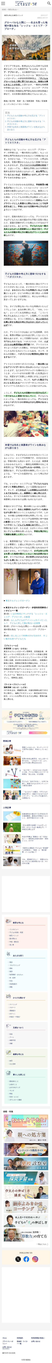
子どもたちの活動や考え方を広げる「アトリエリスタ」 (26, 117)
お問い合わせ (35, 1341)
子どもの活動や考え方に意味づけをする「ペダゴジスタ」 (26, 122)
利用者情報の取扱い (38, 1338)
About (5, 1338)
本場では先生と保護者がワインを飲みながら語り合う (26, 128)
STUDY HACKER (9, 1353)
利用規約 (20, 1338)
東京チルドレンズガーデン (18, 601)
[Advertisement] (26, 893)
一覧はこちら (41, 1244)
